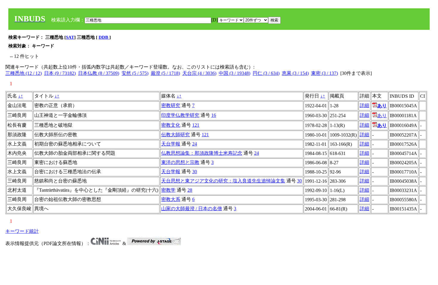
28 (189, 190)
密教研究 (170, 105)
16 (213, 115)
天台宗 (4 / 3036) (199, 73)
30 (194, 171)
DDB (104, 37)
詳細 (364, 105)
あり (382, 115)
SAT (70, 37)
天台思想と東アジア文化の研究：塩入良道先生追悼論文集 (223, 180)
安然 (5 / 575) (135, 73)
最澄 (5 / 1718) (165, 73)
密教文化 (170, 125)
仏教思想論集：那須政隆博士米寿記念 (201, 153)
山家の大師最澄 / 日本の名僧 (191, 208)
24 (194, 143)
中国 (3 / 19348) (234, 73)
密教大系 (170, 199)
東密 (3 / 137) (324, 73)
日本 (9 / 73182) (60, 73)
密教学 (168, 190)
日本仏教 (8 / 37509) (98, 73)
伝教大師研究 (175, 134)
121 (195, 125)
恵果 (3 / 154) (295, 73)
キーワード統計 (22, 231)
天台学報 (170, 143)
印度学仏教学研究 (180, 115)
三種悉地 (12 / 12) (23, 73)
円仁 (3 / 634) (266, 73)
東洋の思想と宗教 (180, 162)
